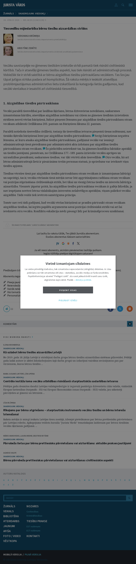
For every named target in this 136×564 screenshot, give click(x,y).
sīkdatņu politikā (83, 279)
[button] (68, 300)
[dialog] (68, 282)
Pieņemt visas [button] (68, 290)
